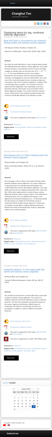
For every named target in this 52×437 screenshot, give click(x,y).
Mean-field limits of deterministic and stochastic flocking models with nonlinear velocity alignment (25, 41)
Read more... (11, 136)
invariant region (30, 351)
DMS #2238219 (41, 117)
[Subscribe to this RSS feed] (50, 38)
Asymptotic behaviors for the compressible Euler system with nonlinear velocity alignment (24, 270)
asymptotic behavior (39, 348)
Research (17, 124)
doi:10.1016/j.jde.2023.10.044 (20, 321)
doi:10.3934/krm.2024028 (18, 220)
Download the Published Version (21, 112)
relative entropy (10, 244)
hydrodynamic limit (39, 241)
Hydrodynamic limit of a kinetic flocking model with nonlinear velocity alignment (26, 156)
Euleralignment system (23, 241)
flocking (30, 127)
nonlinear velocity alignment (26, 244)
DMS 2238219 (17, 334)
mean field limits (21, 127)
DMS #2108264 (41, 231)
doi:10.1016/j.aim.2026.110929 (20, 106)
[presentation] (34, 69)
